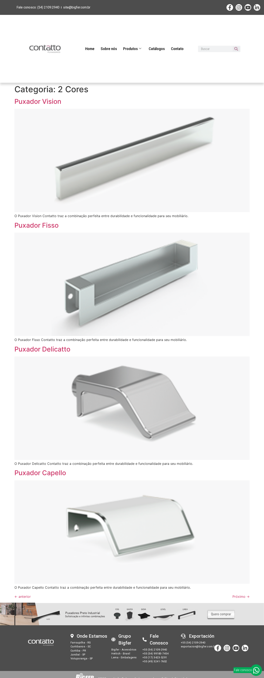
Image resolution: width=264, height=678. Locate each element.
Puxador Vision (37, 101)
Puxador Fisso (36, 225)
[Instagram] (239, 7)
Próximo (241, 596)
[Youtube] (248, 7)
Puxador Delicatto (42, 349)
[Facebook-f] (229, 7)
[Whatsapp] (256, 670)
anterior (22, 596)
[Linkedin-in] (257, 7)
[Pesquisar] (236, 49)
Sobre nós (109, 48)
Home (89, 48)
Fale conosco (243, 670)
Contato (177, 48)
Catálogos (157, 48)
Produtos (130, 48)
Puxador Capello (40, 473)
